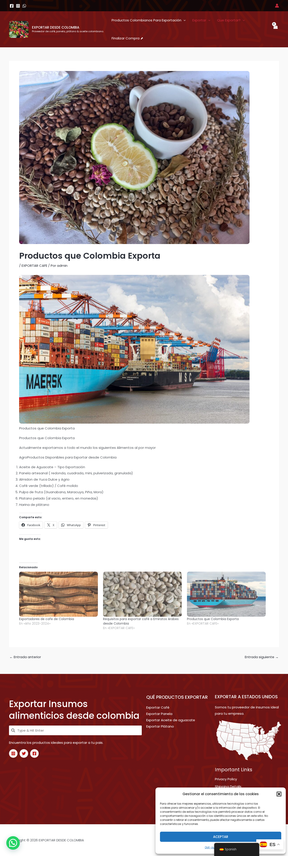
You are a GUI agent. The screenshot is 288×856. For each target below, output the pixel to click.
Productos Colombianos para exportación (146, 20)
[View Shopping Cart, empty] (275, 29)
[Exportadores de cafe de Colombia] (59, 594)
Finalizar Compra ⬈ (127, 38)
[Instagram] (13, 753)
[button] (279, 794)
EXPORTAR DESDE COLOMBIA (55, 27)
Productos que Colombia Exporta (213, 619)
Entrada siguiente (262, 657)
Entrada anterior (25, 657)
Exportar (199, 20)
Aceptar (220, 836)
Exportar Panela (159, 713)
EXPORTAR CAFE (34, 265)
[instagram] (18, 6)
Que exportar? (229, 20)
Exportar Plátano (160, 726)
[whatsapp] (24, 6)
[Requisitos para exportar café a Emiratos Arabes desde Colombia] (142, 594)
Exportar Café (157, 707)
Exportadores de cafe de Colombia (46, 619)
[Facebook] (34, 753)
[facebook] (11, 6)
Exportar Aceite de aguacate (170, 720)
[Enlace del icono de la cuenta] (277, 6)
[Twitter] (24, 753)
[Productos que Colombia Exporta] (226, 594)
